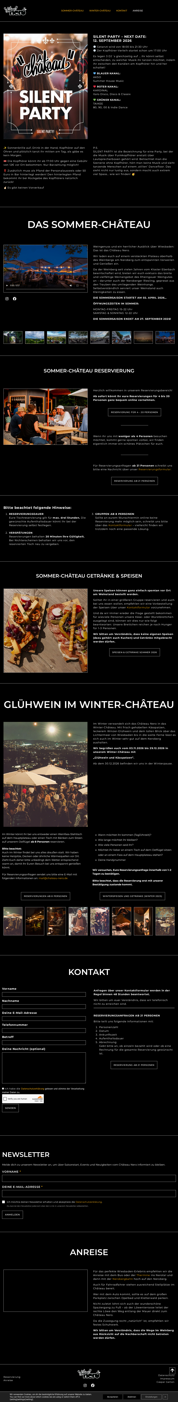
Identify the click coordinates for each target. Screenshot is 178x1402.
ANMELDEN (12, 1214)
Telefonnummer (15, 1024)
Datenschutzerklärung (32, 1088)
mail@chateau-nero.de (53, 878)
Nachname (10, 1000)
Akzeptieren (112, 1397)
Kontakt (121, 10)
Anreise (138, 10)
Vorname (9, 988)
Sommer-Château (72, 10)
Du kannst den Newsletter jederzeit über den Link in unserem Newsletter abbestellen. (48, 1206)
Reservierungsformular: (155, 469)
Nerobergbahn (123, 1278)
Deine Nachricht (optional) (23, 1049)
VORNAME (10, 1171)
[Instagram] (6, 298)
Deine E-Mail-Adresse (19, 1012)
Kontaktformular (120, 525)
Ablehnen (132, 1397)
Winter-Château (100, 10)
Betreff (8, 1037)
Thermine (143, 1275)
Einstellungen (151, 1397)
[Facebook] (14, 298)
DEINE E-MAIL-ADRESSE (21, 1187)
